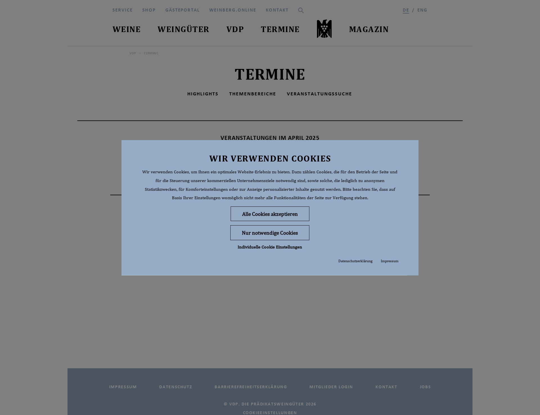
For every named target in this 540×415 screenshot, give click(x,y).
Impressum (390, 261)
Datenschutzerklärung (355, 261)
